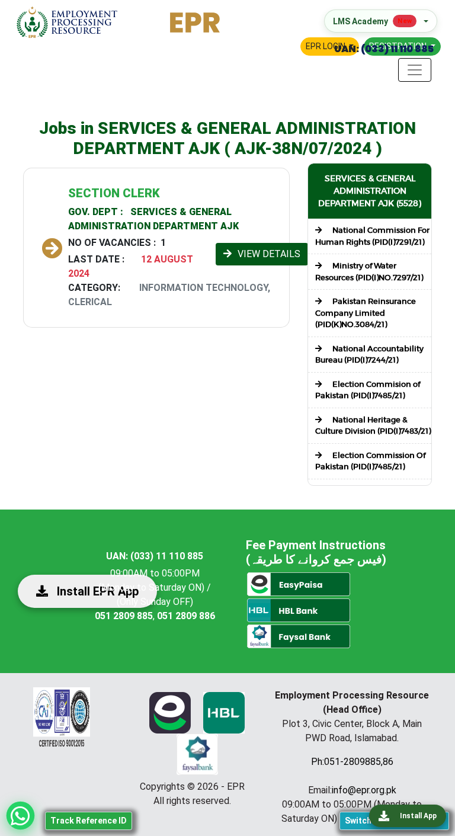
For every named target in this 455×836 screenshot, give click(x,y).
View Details (269, 254)
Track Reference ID (88, 820)
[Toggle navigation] (414, 70)
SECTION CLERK (114, 193)
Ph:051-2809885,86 (352, 761)
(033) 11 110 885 (396, 49)
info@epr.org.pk (364, 790)
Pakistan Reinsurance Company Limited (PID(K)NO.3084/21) (365, 312)
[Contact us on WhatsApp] (20, 815)
